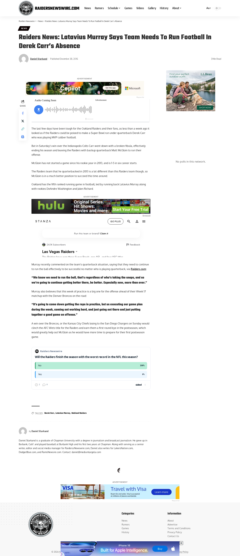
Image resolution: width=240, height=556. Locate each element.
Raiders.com (138, 269)
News (24, 28)
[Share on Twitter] (23, 121)
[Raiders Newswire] (49, 8)
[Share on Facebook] (23, 113)
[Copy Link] (23, 129)
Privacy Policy (182, 551)
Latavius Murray (63, 413)
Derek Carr (49, 413)
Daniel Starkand (38, 58)
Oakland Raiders (79, 413)
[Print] (23, 137)
